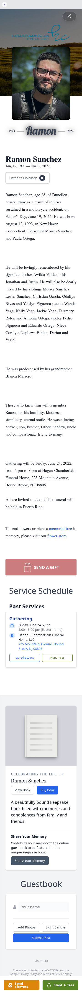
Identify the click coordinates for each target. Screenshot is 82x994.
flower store (57, 535)
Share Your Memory (30, 860)
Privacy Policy (28, 974)
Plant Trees (57, 658)
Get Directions (25, 658)
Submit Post (41, 938)
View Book (22, 790)
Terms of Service (53, 974)
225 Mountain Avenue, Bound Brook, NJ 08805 (41, 646)
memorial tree (60, 528)
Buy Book (47, 790)
